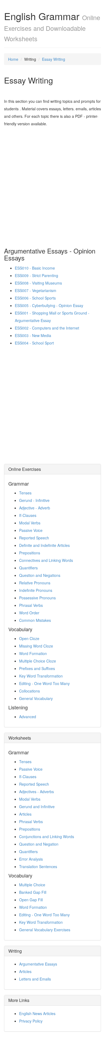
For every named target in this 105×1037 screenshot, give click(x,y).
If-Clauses (27, 515)
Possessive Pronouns (37, 597)
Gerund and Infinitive (37, 806)
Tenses (25, 492)
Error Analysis (31, 859)
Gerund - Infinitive (34, 500)
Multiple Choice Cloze (37, 661)
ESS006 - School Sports (35, 298)
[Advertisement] (52, 182)
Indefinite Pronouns (35, 590)
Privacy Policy (31, 1021)
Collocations (29, 691)
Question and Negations (39, 575)
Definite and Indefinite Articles (44, 545)
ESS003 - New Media (33, 335)
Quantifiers (28, 567)
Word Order (29, 612)
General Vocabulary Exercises (44, 929)
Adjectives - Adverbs (36, 791)
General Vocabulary (36, 698)
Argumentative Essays (38, 964)
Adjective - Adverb (34, 507)
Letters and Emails (35, 979)
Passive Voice (31, 530)
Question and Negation (38, 844)
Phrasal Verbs (31, 605)
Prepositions (29, 552)
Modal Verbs (29, 522)
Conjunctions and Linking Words (46, 836)
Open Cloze (29, 638)
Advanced (27, 716)
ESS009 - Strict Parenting (36, 275)
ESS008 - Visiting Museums (38, 283)
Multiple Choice (32, 884)
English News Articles (37, 1013)
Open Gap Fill (31, 899)
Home (13, 59)
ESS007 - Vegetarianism (35, 290)
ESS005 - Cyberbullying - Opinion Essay (49, 305)
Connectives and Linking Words (46, 560)
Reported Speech (34, 537)
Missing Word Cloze (36, 646)
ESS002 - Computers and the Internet (47, 328)
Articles (25, 814)
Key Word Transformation (41, 676)
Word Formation (33, 653)
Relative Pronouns (34, 582)
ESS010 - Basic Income (35, 268)
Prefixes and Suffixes (37, 668)
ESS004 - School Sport (34, 343)
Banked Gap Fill (32, 892)
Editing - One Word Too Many (44, 683)
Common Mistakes (35, 620)
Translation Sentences (38, 866)
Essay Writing (53, 59)
